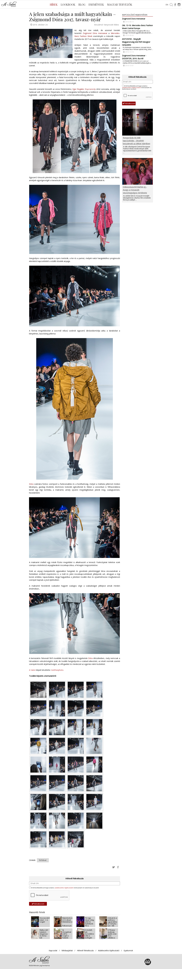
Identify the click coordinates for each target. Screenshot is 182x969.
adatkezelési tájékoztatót (64, 888)
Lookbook (68, 4)
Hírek (54, 4)
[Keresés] (171, 4)
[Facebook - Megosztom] (118, 867)
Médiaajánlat (67, 950)
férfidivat (42, 860)
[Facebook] (175, 4)
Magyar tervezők (119, 4)
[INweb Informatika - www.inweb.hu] (148, 962)
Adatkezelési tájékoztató (108, 950)
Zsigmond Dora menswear (133, 18)
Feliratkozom (38, 904)
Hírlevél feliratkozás (85, 950)
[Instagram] (179, 4)
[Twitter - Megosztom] (114, 867)
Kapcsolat (53, 950)
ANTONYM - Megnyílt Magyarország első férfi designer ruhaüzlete (136, 42)
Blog (81, 4)
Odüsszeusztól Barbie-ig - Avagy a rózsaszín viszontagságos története (135, 189)
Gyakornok (128, 950)
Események (96, 4)
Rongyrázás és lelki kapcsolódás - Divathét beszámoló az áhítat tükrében (136, 140)
